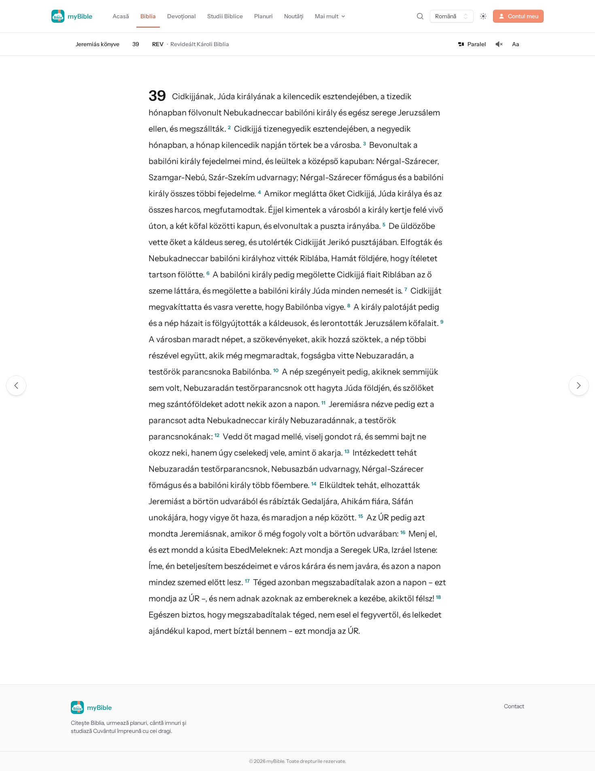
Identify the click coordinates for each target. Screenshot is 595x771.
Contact (514, 706)
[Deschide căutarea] (420, 16)
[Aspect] (483, 16)
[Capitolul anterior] (16, 385)
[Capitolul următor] (579, 385)
